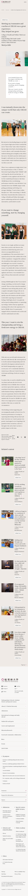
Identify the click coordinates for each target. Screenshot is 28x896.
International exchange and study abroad (10, 716)
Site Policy (3, 874)
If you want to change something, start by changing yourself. (16, 85)
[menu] (25, 2)
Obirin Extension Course (20, 822)
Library (4, 833)
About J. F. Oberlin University (9, 706)
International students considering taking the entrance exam (15, 767)
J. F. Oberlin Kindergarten (21, 840)
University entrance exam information (7, 811)
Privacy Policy (18, 874)
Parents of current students (9, 773)
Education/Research (6, 730)
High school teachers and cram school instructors (14, 775)
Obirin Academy (20, 831)
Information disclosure (8, 859)
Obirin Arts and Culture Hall (8, 839)
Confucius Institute (20, 818)
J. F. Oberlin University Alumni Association (21, 850)
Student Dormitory (7, 836)
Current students (6, 770)
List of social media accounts (19, 691)
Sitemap (3, 871)
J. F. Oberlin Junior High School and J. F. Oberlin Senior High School (21, 835)
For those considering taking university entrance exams (13, 760)
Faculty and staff (6, 783)
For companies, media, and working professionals (14, 778)
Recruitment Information (7, 876)
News (2, 739)
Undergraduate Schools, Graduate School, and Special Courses (10, 701)
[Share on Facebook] (17, 437)
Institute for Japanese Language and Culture (20, 815)
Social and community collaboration (11, 734)
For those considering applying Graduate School (13, 763)
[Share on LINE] (25, 437)
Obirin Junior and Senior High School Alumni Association (21, 845)
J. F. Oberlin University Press (7, 863)
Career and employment (8, 726)
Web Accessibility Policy (20, 871)
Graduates (5, 781)
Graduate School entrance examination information (7, 816)
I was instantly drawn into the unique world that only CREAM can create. (15, 79)
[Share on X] (21, 437)
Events (3, 744)
